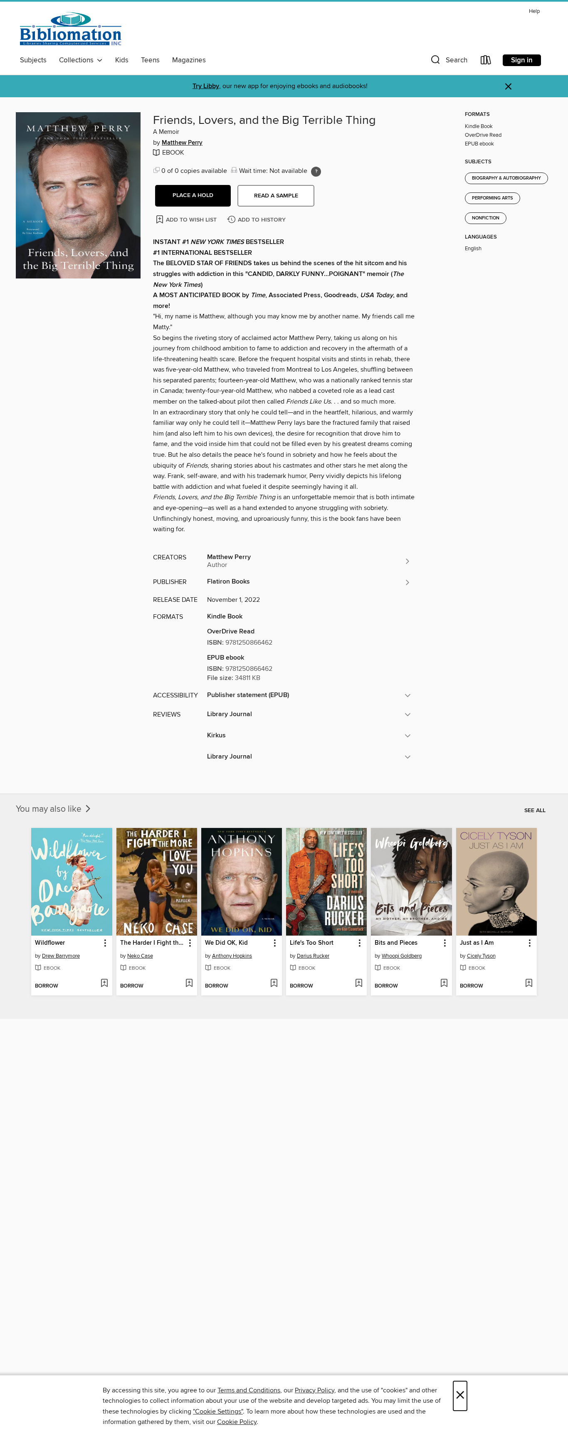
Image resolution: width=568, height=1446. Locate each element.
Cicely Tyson (481, 956)
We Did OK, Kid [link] (226, 943)
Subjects (33, 60)
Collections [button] (78, 60)
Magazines (189, 60)
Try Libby (206, 86)
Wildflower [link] (50, 943)
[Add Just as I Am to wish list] (529, 983)
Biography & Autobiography (506, 178)
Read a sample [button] (276, 196)
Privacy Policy (314, 1390)
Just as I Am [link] (477, 943)
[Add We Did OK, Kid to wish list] (274, 983)
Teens (150, 60)
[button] (448, 62)
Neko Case (140, 956)
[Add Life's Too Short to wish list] (358, 983)
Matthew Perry (182, 143)
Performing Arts (492, 198)
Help (534, 11)
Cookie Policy (237, 1422)
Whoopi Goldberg (402, 956)
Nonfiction (485, 218)
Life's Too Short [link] (311, 943)
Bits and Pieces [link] (396, 943)
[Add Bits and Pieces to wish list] (444, 983)
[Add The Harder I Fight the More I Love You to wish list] (189, 983)
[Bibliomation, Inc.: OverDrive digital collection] (71, 28)
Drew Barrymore (61, 956)
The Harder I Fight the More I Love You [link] (152, 943)
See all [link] (535, 810)
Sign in (522, 60)
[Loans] (486, 62)
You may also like (50, 809)
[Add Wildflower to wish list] (104, 983)
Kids (121, 60)
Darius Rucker (313, 956)
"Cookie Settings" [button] (218, 1411)
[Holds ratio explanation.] (316, 172)
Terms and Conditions (248, 1390)
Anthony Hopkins (232, 956)
